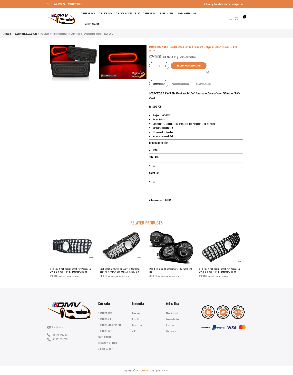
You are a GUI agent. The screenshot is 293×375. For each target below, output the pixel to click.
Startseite (7, 33)
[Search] (230, 18)
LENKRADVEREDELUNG (187, 13)
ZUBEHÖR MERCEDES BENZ (128, 13)
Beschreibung (158, 83)
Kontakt (135, 319)
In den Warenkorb (189, 65)
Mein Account (172, 313)
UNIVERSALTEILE (166, 13)
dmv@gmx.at (58, 327)
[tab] (158, 83)
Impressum (137, 325)
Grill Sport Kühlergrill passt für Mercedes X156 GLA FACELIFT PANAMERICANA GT (70, 270)
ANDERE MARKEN (92, 24)
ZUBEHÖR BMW (88, 13)
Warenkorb (171, 331)
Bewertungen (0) (203, 83)
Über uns (136, 313)
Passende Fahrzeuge (180, 83)
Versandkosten (172, 319)
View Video (134, 74)
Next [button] (240, 251)
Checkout (170, 325)
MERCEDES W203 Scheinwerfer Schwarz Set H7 (170, 270)
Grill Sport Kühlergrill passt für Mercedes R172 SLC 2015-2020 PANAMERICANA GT (120, 270)
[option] (72, 254)
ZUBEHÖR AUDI (105, 13)
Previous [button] (53, 251)
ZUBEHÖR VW (149, 13)
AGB (134, 331)
